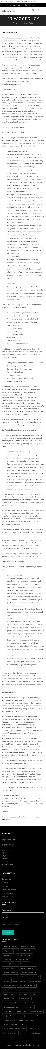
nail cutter (7, 990)
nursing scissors (9, 994)
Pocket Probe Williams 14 (12, 1003)
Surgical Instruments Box (30, 1016)
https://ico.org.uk (26, 782)
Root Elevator (29, 1003)
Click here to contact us (11, 84)
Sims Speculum (27, 1007)
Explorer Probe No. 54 (10, 977)
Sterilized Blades (36, 1011)
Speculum (7, 1011)
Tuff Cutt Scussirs (9, 1033)
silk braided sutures (10, 1007)
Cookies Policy (7, 897)
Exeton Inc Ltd (18, 1045)
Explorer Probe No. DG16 (30, 977)
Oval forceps (23, 994)
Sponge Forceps (20, 1011)
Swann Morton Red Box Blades (14, 1029)
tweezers (23, 1033)
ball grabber (7, 951)
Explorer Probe (25, 964)
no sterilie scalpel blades (23, 990)
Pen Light (35, 994)
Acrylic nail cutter (27, 946)
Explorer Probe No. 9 (28, 972)
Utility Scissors (35, 1033)
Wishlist (33, 10)
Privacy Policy (7, 893)
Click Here (13, 790)
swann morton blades (26, 1020)
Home (17, 23)
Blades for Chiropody (23, 951)
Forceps (6, 981)
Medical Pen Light (35, 981)
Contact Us (6, 879)
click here (6, 820)
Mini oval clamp (9, 985)
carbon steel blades (24, 955)
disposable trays (22, 959)
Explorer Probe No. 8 (10, 972)
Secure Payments (9, 890)
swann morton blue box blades (14, 1024)
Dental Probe (8, 959)
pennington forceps (10, 998)
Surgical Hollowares (10, 1016)
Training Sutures (34, 1029)
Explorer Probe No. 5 (10, 968)
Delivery (5, 882)
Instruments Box (19, 981)
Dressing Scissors (10, 964)
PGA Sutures (25, 998)
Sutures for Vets (9, 1020)
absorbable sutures (10, 946)
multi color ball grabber (27, 985)
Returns (5, 886)
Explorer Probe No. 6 (28, 968)
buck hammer (8, 955)
